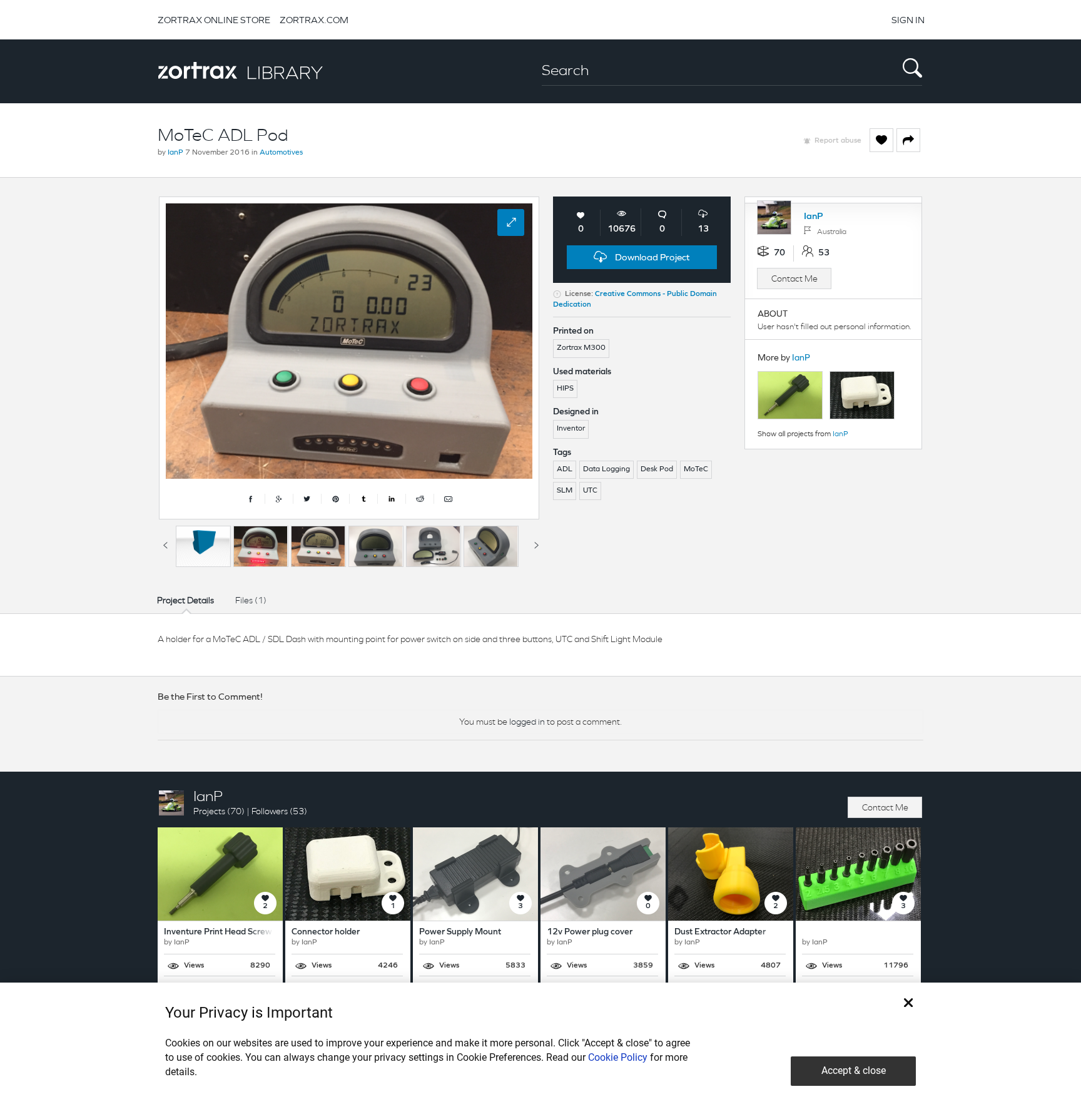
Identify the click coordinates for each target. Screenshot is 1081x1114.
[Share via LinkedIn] (392, 499)
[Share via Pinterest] (336, 499)
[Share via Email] (448, 499)
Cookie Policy (617, 1057)
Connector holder (326, 932)
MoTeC (696, 469)
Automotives (281, 152)
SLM (564, 490)
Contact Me (794, 278)
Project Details (185, 600)
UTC (590, 490)
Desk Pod (657, 469)
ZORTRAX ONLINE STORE (214, 19)
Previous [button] (165, 543)
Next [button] (536, 543)
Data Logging (606, 469)
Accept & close (853, 1070)
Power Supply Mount (460, 932)
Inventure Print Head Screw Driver (231, 932)
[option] (203, 546)
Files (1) (250, 600)
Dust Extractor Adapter (720, 932)
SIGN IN (908, 19)
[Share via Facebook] (251, 499)
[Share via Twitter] (307, 499)
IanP (175, 152)
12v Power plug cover (589, 932)
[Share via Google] (279, 499)
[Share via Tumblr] (364, 499)
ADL (564, 469)
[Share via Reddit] (420, 499)
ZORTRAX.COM (314, 19)
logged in (527, 722)
